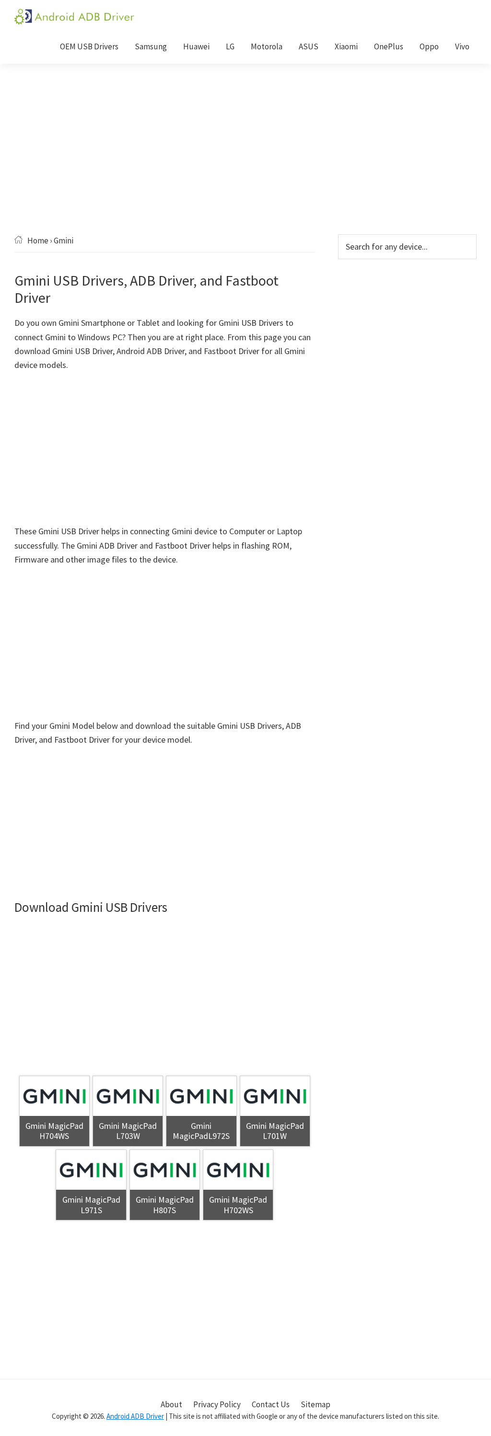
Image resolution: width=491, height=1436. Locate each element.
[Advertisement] (245, 163)
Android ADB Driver (135, 1416)
